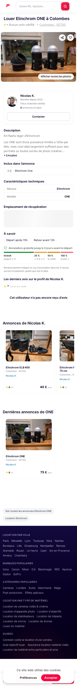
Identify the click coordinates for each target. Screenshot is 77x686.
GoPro (17, 574)
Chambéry (21, 555)
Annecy (7, 555)
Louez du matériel (13, 626)
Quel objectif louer (14, 644)
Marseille (16, 540)
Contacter (38, 116)
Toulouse (38, 540)
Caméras (8, 587)
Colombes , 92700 (16, 371)
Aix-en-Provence (59, 550)
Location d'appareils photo (19, 611)
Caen (43, 550)
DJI (34, 569)
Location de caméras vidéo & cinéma (25, 606)
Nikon (25, 569)
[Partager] (62, 37)
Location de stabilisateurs (18, 616)
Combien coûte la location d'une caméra (27, 639)
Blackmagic (45, 569)
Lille (19, 545)
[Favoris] (70, 37)
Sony (6, 569)
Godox (7, 574)
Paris (6, 540)
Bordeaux (8, 545)
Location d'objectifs (49, 611)
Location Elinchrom (16, 518)
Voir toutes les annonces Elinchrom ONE (28, 511)
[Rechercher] (65, 6)
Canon (15, 569)
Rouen (20, 550)
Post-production (12, 592)
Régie (57, 587)
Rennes (60, 545)
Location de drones (40, 621)
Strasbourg (31, 545)
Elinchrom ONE (15, 456)
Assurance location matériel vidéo (48, 644)
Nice (49, 540)
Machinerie (44, 587)
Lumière (21, 587)
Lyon (27, 540)
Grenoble (8, 550)
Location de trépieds (49, 616)
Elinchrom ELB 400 (18, 367)
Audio (32, 587)
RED (57, 569)
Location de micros (14, 621)
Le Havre (32, 550)
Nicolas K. (27, 96)
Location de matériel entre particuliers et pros (30, 649)
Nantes (59, 540)
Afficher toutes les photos (56, 76)
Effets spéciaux (34, 592)
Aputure (67, 569)
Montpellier (47, 545)
